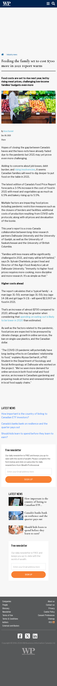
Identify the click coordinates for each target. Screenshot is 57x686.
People (5, 604)
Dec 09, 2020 (6, 135)
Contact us (50, 604)
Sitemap (51, 618)
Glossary (5, 608)
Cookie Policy (49, 611)
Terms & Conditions (10, 618)
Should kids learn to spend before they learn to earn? (36, 530)
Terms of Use (7, 615)
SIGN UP (28, 479)
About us (51, 601)
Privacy (51, 608)
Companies (6, 601)
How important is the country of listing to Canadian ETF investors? (36, 502)
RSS (50, 622)
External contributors (10, 625)
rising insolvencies (25, 169)
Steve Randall (8, 131)
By (7, 131)
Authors (5, 622)
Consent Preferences (46, 615)
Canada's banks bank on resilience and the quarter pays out (36, 516)
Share (3, 139)
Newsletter (6, 611)
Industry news (12, 54)
